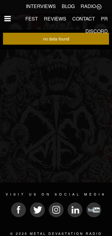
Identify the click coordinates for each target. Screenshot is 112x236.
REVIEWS (55, 18)
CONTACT (83, 18)
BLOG (68, 6)
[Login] (99, 6)
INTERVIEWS (41, 6)
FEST (31, 18)
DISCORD (96, 31)
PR (104, 18)
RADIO (88, 6)
